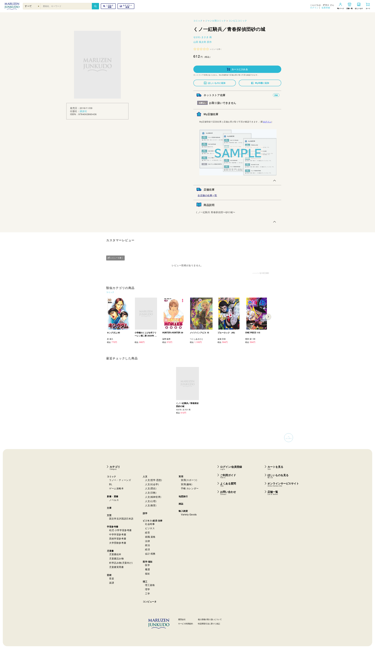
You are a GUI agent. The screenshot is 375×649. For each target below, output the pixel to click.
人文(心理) (150, 501)
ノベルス (114, 500)
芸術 (109, 575)
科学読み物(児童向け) (121, 562)
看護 (147, 569)
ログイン (314, 7)
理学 (147, 589)
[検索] (95, 6)
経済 (147, 549)
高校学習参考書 (117, 538)
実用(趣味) (186, 484)
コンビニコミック (238, 20)
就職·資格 (150, 536)
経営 (147, 532)
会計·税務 (150, 553)
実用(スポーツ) (189, 480)
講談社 (83, 111)
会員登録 (326, 7)
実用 (181, 476)
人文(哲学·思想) (153, 480)
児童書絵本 (115, 554)
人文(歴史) (150, 488)
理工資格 (150, 585)
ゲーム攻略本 (116, 488)
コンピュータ (150, 601)
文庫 (109, 507)
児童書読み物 (116, 558)
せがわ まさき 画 (202, 37)
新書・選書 (112, 496)
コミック (197, 20)
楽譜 (111, 582)
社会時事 (150, 524)
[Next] (268, 317)
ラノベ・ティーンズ (120, 480)
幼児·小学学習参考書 (120, 530)
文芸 (109, 515)
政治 (147, 545)
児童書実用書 (116, 567)
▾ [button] (38, 6)
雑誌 (181, 503)
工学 (147, 593)
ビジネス (150, 528)
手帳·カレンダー (190, 488)
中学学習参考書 (117, 534)
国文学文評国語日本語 (121, 518)
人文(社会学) (152, 484)
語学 (145, 513)
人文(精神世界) (153, 497)
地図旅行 (183, 496)
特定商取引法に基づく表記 (209, 623)
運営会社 (181, 619)
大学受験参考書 (117, 542)
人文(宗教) (150, 492)
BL (110, 484)
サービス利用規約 (185, 623)
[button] (125, 6)
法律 (147, 541)
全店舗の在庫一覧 (207, 195)
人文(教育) (150, 505)
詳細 (276, 95)
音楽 (111, 578)
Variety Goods (189, 514)
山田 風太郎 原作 (202, 42)
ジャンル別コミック (215, 20)
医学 (147, 565)
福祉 (147, 573)
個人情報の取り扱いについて (210, 619)
